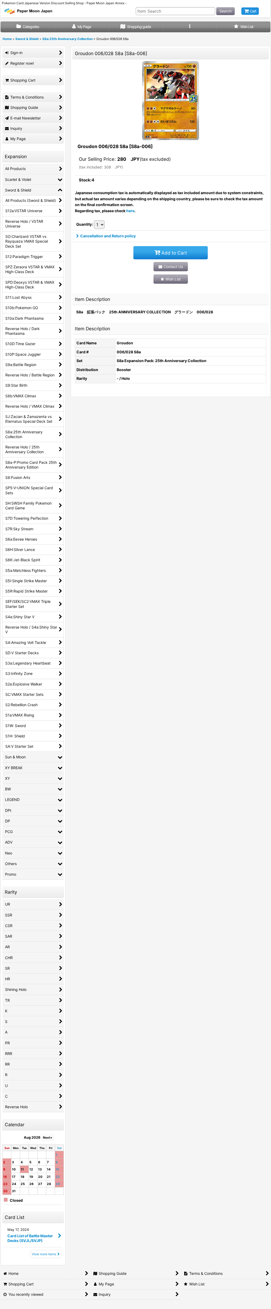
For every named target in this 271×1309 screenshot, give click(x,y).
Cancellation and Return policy (108, 236)
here (130, 210)
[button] (189, 26)
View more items (44, 1254)
